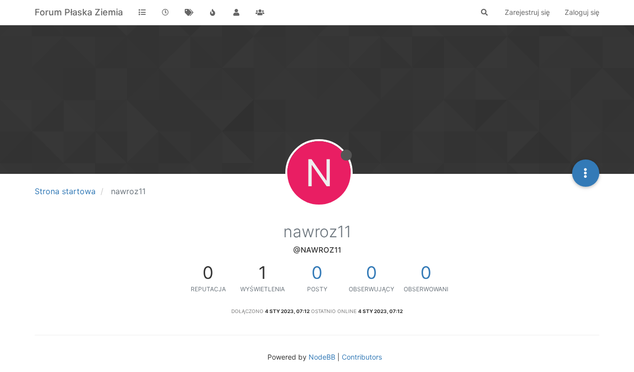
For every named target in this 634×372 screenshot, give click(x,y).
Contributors (362, 357)
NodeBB (322, 357)
